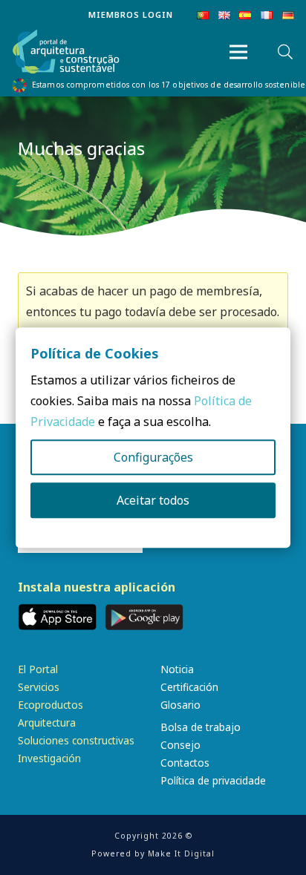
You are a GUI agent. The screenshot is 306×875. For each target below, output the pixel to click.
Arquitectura (47, 722)
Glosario (180, 705)
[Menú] (238, 52)
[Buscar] (285, 52)
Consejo (180, 745)
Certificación (189, 687)
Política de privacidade (213, 780)
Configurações (153, 457)
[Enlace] (66, 52)
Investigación (49, 758)
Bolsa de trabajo (200, 727)
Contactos (184, 763)
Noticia (177, 669)
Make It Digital (181, 853)
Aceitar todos (153, 500)
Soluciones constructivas (76, 740)
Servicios (38, 687)
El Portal (38, 669)
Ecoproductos (50, 705)
